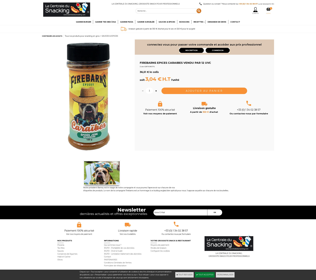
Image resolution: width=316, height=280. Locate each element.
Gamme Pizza (126, 22)
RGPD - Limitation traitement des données (122, 254)
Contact (235, 22)
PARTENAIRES (110, 260)
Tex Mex (60, 248)
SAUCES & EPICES (110, 36)
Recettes (198, 22)
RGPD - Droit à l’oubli (113, 251)
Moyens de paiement (160, 245)
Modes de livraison (158, 248)
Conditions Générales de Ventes (117, 263)
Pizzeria (60, 245)
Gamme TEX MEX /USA (105, 22)
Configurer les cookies (160, 251)
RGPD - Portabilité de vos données (119, 248)
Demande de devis (217, 22)
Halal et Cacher (63, 257)
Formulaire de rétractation (115, 266)
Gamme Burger (83, 22)
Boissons (184, 22)
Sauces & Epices (167, 22)
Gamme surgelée (145, 22)
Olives (60, 260)
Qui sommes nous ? (112, 245)
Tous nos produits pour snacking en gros (82, 36)
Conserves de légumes (67, 254)
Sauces (60, 251)
